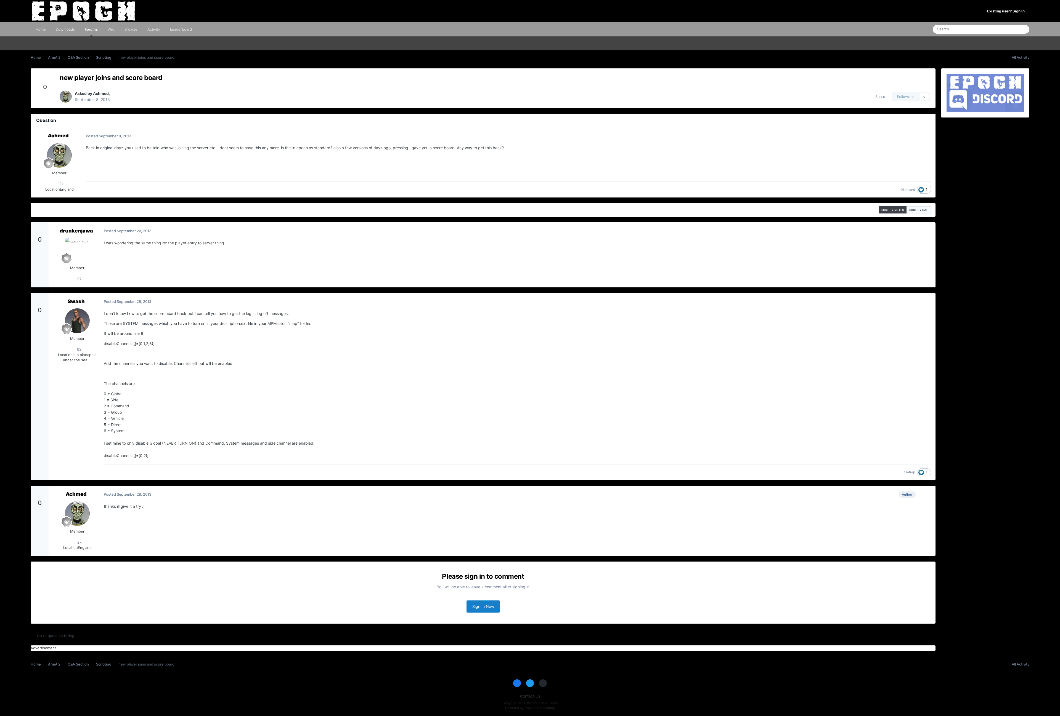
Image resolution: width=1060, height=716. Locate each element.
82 (78, 349)
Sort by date (919, 210)
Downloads (65, 29)
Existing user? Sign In (1006, 11)
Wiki (111, 29)
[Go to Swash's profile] (77, 320)
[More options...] (925, 136)
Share (879, 96)
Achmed (101, 93)
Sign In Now (483, 606)
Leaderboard (181, 29)
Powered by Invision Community (530, 708)
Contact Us (530, 696)
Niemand (908, 190)
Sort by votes (892, 210)
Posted (108, 136)
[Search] (1023, 29)
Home (41, 29)
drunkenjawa (76, 231)
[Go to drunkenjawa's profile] (77, 250)
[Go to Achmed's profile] (66, 96)
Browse (130, 29)
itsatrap (909, 472)
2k (60, 183)
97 (78, 279)
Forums (91, 29)
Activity (153, 29)
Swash (76, 301)
